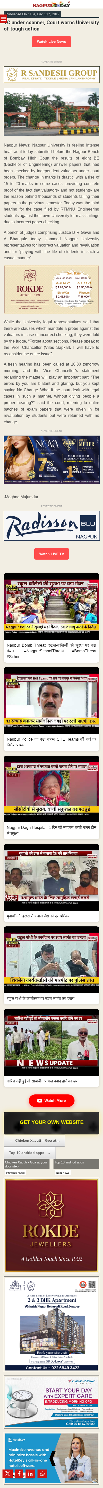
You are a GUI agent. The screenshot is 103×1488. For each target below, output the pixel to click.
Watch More (55, 1100)
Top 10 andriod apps (29, 1153)
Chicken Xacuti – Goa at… (34, 1140)
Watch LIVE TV (51, 554)
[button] (51, 618)
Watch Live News (51, 42)
